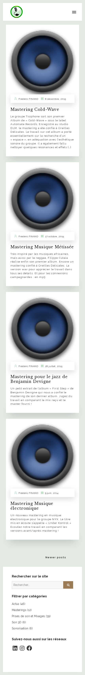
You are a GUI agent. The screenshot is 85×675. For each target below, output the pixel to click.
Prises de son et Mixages (28, 616)
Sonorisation (20, 628)
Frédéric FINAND (28, 99)
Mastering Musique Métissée (42, 247)
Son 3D (17, 622)
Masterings (19, 610)
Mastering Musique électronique (31, 506)
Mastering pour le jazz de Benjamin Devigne (39, 379)
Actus (15, 603)
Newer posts (55, 557)
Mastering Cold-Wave (34, 109)
